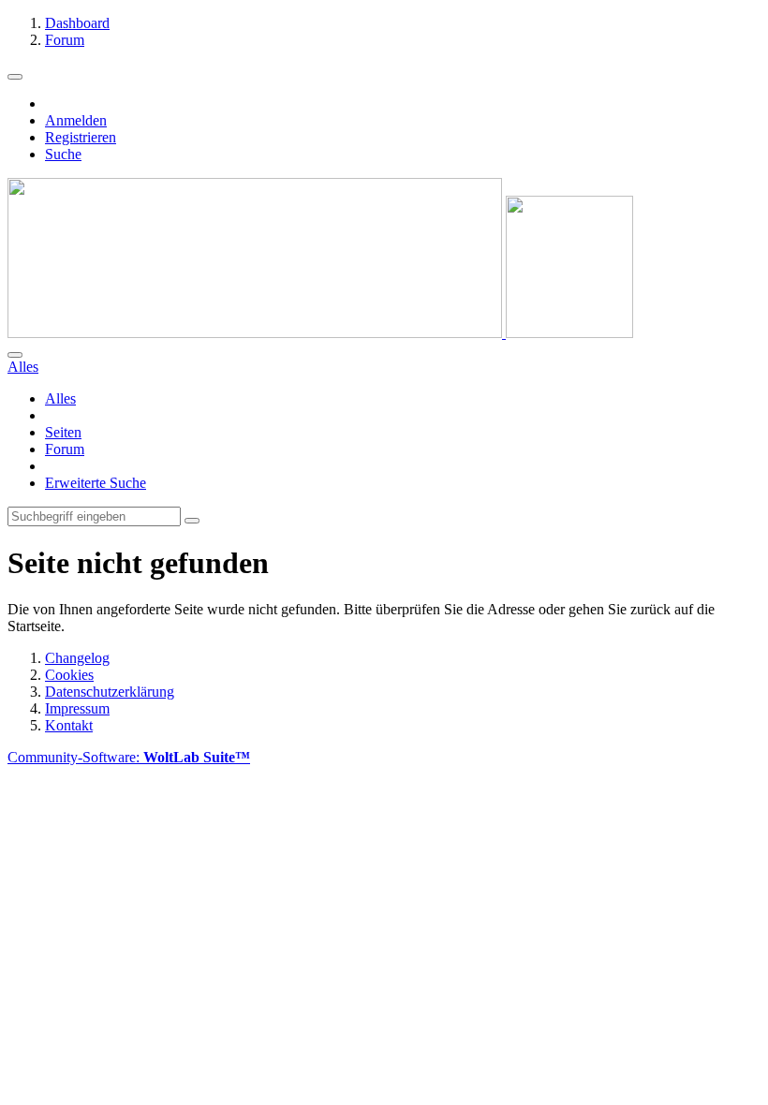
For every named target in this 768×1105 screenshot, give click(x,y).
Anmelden (76, 120)
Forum (64, 449)
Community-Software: (128, 757)
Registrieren (80, 137)
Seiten (63, 432)
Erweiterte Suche (95, 483)
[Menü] (14, 77)
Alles (60, 398)
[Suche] (14, 355)
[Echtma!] (320, 333)
